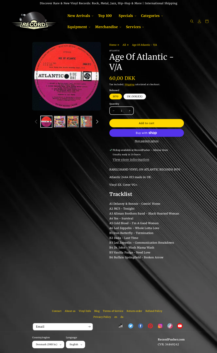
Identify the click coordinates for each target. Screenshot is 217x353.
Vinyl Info (85, 311)
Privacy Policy (102, 316)
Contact (56, 311)
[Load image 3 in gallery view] (73, 121)
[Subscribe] (89, 327)
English (74, 344)
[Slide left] (36, 121)
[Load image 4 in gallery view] (86, 121)
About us (70, 311)
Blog (97, 311)
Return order (134, 311)
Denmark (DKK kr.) (46, 344)
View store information (131, 160)
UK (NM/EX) (135, 96)
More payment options (147, 141)
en (115, 316)
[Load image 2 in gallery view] (60, 121)
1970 (116, 96)
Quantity (114, 103)
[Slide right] (97, 121)
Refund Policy (153, 311)
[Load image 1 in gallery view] (46, 121)
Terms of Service (113, 311)
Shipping (129, 84)
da (122, 316)
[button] (79, 15)
